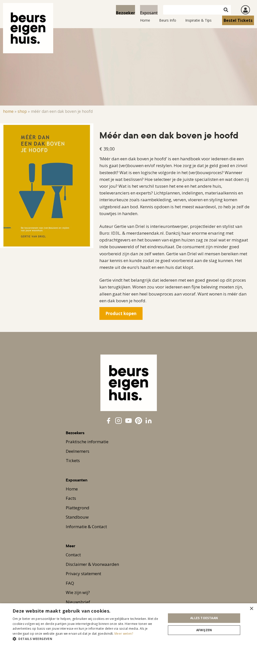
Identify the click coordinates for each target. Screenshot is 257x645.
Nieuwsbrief (78, 602)
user (245, 9)
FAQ (70, 583)
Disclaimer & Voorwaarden (92, 564)
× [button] (251, 609)
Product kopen (121, 313)
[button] (87, 638)
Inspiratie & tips (198, 20)
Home (145, 20)
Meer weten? (123, 633)
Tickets (73, 460)
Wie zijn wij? (78, 592)
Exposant (149, 12)
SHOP (22, 111)
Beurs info (167, 20)
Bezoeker (125, 12)
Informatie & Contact (86, 526)
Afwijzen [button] (204, 630)
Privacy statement (83, 573)
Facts (71, 498)
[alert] (128, 624)
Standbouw (77, 517)
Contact (73, 555)
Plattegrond (77, 508)
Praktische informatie (87, 441)
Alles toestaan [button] (204, 618)
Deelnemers (77, 451)
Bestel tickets (238, 20)
